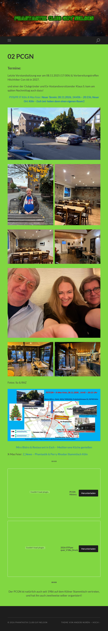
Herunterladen (88, 493)
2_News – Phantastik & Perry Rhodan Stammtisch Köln (55, 454)
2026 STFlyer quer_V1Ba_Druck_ (70, 548)
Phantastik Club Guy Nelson (31, 622)
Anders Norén (82, 622)
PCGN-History (73, 493)
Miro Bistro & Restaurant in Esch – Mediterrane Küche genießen (54, 447)
